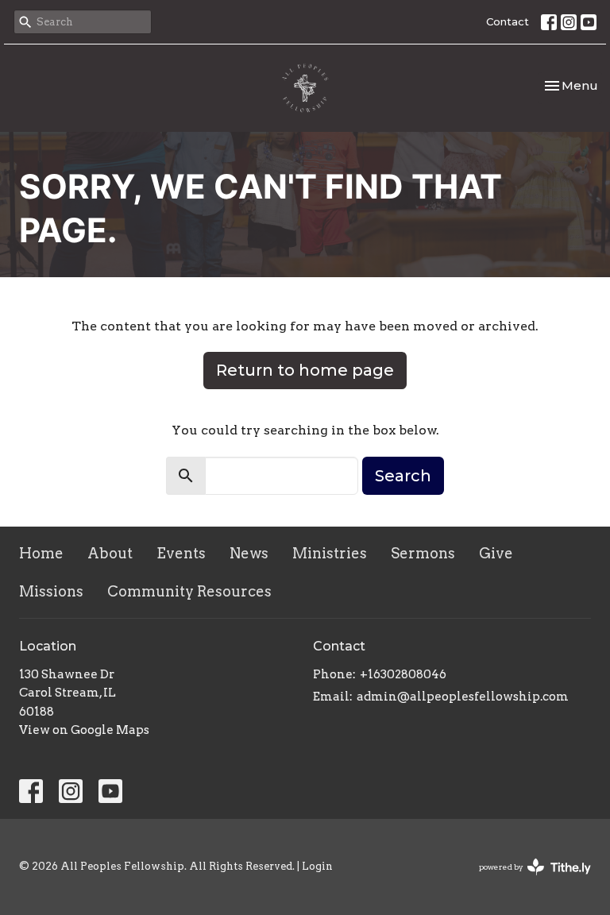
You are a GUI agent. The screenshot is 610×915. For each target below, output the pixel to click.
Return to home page (305, 370)
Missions (51, 591)
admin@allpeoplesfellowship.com (463, 696)
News (249, 553)
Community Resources (189, 591)
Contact (507, 21)
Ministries (329, 553)
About (110, 553)
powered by (526, 880)
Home (41, 553)
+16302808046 (403, 674)
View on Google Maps (84, 730)
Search (403, 475)
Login (317, 866)
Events (181, 553)
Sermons (423, 553)
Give (496, 553)
